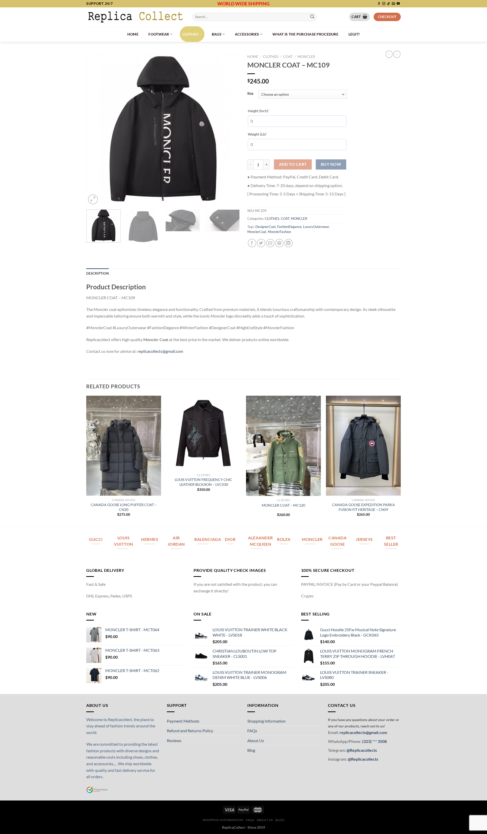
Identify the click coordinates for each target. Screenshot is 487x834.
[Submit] (312, 16)
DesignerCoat (265, 227)
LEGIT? (354, 34)
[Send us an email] (393, 4)
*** (374, 741)
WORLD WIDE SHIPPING (243, 3)
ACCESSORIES (247, 34)
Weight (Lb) (265, 134)
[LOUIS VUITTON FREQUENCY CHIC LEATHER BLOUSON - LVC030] (203, 433)
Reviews (174, 740)
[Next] (230, 128)
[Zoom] (93, 199)
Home (132, 34)
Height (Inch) (266, 110)
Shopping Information (266, 721)
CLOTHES (190, 34)
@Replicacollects (361, 750)
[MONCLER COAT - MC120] (283, 446)
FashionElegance (289, 227)
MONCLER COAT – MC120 (283, 505)
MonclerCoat (256, 232)
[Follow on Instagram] (383, 4)
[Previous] (95, 128)
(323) (367, 741)
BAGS (216, 34)
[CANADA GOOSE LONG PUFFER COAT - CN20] (123, 446)
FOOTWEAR (158, 34)
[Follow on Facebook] (378, 4)
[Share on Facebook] (252, 243)
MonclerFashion (279, 232)
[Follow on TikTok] (388, 4)
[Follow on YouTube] (398, 4)
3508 (382, 741)
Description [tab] (97, 273)
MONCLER (306, 57)
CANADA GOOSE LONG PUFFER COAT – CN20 (124, 507)
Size (250, 93)
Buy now (331, 164)
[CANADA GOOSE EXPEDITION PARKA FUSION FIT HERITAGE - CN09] (363, 446)
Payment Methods (183, 721)
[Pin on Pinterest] (279, 243)
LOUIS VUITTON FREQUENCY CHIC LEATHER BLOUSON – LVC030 (203, 482)
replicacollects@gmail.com (160, 351)
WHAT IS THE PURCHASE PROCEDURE (305, 34)
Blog (251, 750)
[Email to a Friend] (270, 243)
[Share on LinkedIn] (288, 243)
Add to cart (293, 164)
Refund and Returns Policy (190, 730)
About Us (255, 740)
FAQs (252, 730)
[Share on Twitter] (261, 243)
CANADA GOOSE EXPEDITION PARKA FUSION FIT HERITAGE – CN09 (363, 507)
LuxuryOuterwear (316, 227)
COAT (288, 57)
